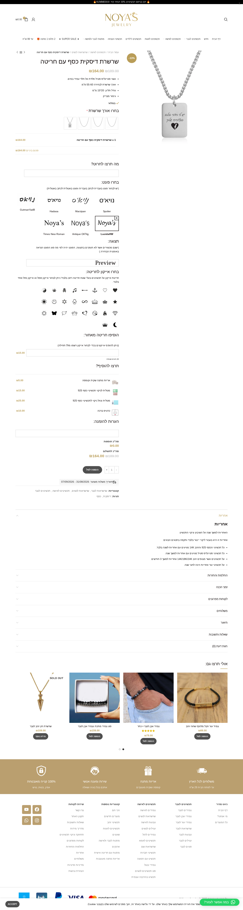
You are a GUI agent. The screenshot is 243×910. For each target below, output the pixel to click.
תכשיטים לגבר (42, 490)
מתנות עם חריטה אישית (107, 852)
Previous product (24, 52)
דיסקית (107, 496)
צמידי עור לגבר (184, 822)
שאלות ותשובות (218, 634)
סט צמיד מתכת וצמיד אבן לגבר (94, 726)
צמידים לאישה (148, 810)
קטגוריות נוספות (110, 804)
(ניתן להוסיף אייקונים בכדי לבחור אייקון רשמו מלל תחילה (89, 345)
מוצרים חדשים (112, 816)
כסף (99, 496)
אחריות (223, 515)
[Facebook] (37, 809)
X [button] (239, 3)
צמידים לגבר (185, 810)
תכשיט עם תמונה (146, 858)
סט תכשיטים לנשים (145, 871)
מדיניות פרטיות (75, 864)
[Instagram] (37, 820)
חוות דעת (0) (220, 646)
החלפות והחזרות (218, 575)
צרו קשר (79, 810)
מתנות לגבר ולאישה (109, 840)
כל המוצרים (221, 822)
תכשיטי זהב (113, 822)
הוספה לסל (92, 469)
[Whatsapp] (26, 820)
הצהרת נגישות (76, 871)
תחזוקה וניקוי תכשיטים (72, 834)
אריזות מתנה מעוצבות (108, 858)
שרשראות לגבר (99, 490)
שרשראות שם (148, 846)
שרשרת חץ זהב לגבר (41, 726)
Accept (12, 904)
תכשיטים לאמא (147, 840)
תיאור (224, 622)
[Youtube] (26, 809)
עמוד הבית (113, 52)
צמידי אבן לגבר (183, 816)
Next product (17, 52)
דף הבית (223, 810)
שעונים (116, 834)
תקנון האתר (77, 816)
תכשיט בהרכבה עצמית (143, 877)
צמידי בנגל (150, 864)
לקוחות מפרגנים (218, 599)
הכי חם (116, 810)
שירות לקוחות (76, 804)
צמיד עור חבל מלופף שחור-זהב (202, 726)
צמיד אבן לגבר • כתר (149, 726)
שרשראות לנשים (80, 52)
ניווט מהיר (222, 804)
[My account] (33, 19)
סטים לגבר (186, 846)
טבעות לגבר (185, 834)
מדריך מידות (77, 828)
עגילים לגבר (185, 840)
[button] (202, 736)
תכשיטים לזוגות (111, 828)
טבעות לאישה (148, 822)
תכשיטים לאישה (98, 52)
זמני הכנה (222, 587)
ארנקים (116, 846)
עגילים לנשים (149, 828)
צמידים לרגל (149, 834)
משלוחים (222, 610)
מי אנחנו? (222, 816)
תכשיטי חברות (148, 852)
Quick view (179, 678)
